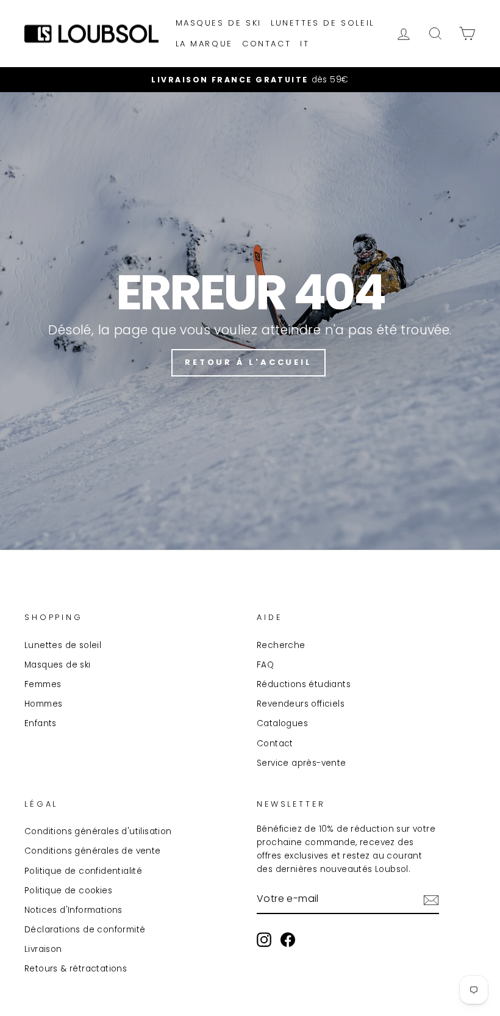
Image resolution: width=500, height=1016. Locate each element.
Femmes (42, 684)
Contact (266, 43)
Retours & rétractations (75, 969)
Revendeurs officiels (301, 704)
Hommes (43, 704)
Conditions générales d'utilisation (98, 831)
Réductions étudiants (304, 684)
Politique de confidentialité (83, 871)
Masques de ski (219, 23)
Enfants (40, 723)
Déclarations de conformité (84, 929)
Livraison (43, 949)
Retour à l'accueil (248, 362)
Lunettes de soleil (322, 23)
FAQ (265, 665)
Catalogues (282, 723)
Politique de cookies (68, 890)
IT (304, 43)
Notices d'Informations (73, 910)
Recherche (281, 645)
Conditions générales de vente (92, 851)
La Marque (204, 43)
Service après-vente (301, 763)
